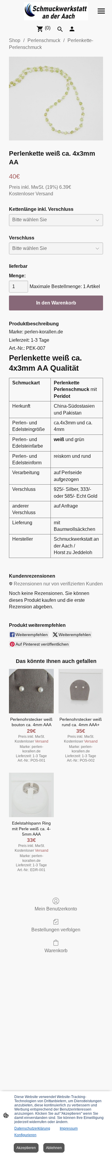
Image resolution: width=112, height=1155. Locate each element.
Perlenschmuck (43, 40)
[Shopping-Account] (72, 29)
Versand (44, 193)
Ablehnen (54, 1148)
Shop (14, 40)
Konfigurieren (25, 1135)
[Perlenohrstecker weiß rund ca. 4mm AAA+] (81, 691)
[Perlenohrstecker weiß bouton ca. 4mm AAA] (31, 691)
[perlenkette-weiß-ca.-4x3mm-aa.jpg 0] (56, 98)
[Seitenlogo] (56, 11)
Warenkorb (56, 950)
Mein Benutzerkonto (56, 908)
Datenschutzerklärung (32, 1128)
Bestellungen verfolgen (55, 929)
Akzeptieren (26, 1148)
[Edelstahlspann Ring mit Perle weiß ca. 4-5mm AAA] (31, 795)
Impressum (69, 1128)
